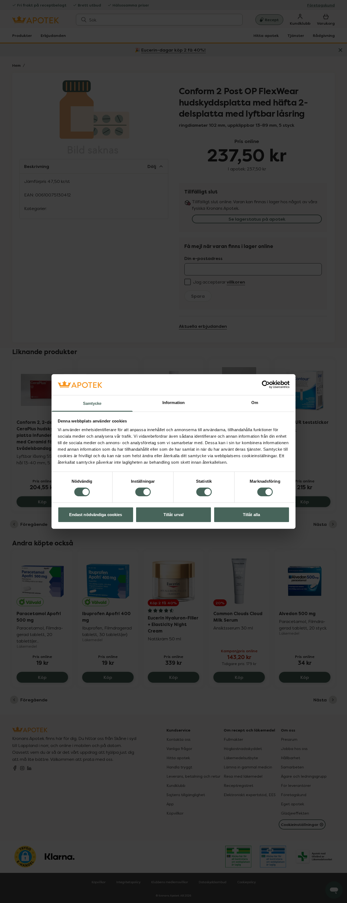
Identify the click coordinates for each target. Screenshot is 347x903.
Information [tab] (173, 402)
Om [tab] (254, 402)
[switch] (143, 492)
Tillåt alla (251, 514)
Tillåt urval (173, 514)
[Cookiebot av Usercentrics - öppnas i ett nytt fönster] (266, 384)
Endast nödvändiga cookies (95, 514)
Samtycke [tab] (92, 403)
